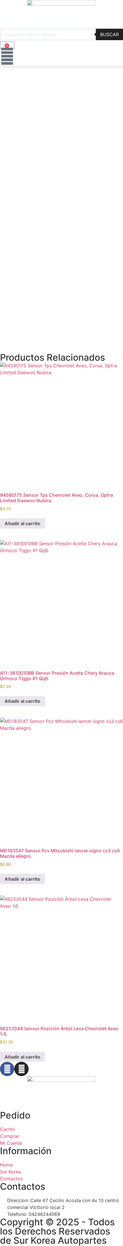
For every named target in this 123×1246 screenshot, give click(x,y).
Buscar (109, 34)
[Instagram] (21, 1069)
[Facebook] (7, 1069)
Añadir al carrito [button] (22, 523)
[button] (61, 66)
